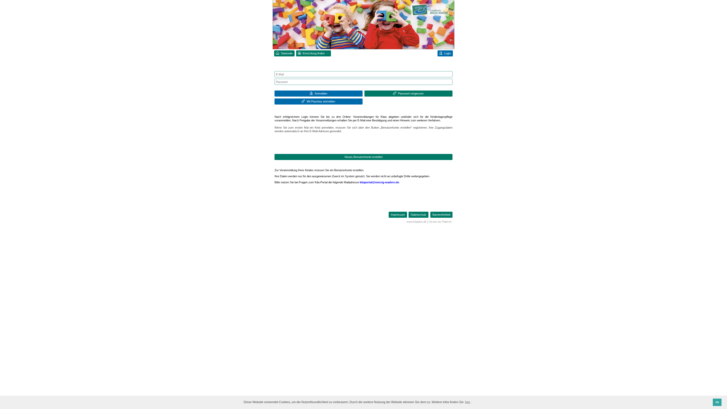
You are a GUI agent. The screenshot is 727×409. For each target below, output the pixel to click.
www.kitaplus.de (416, 221)
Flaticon (447, 221)
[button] (319, 94)
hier (467, 402)
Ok (717, 402)
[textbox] (363, 74)
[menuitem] (284, 53)
